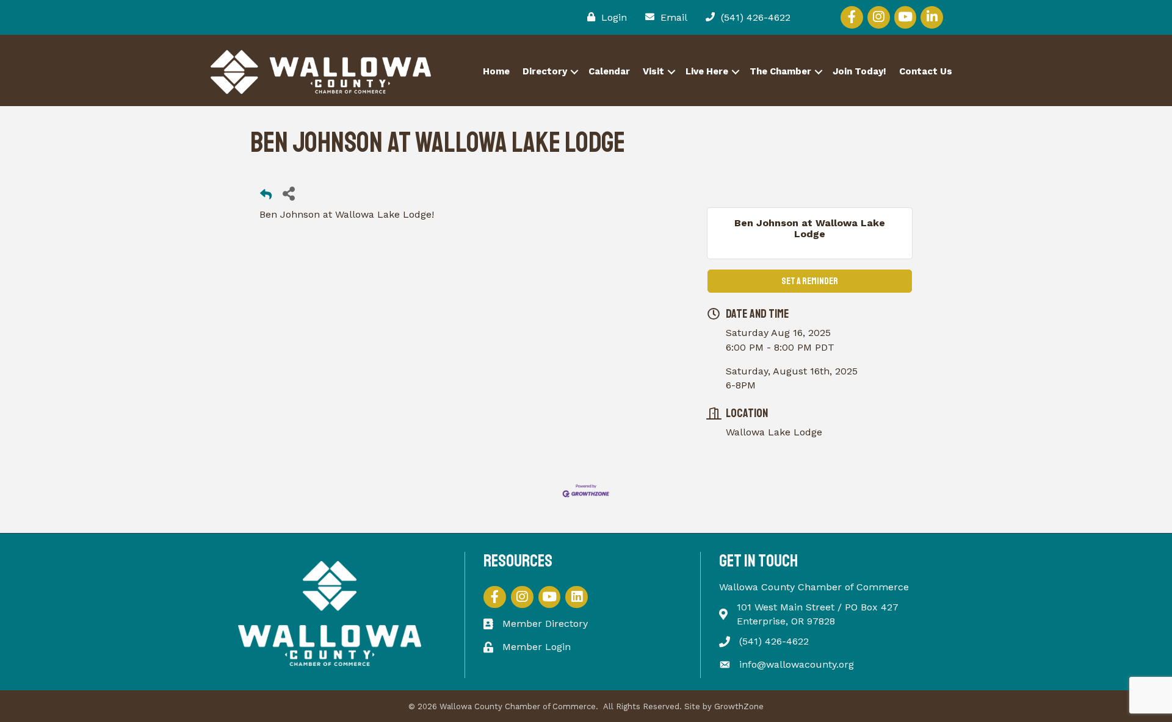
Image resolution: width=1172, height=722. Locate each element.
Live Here (706, 71)
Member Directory (545, 623)
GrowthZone (739, 706)
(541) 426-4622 (774, 641)
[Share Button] (288, 193)
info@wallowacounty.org (796, 664)
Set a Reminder (809, 281)
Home (496, 71)
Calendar (609, 71)
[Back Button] (266, 197)
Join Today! (859, 71)
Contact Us (925, 71)
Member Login (536, 646)
